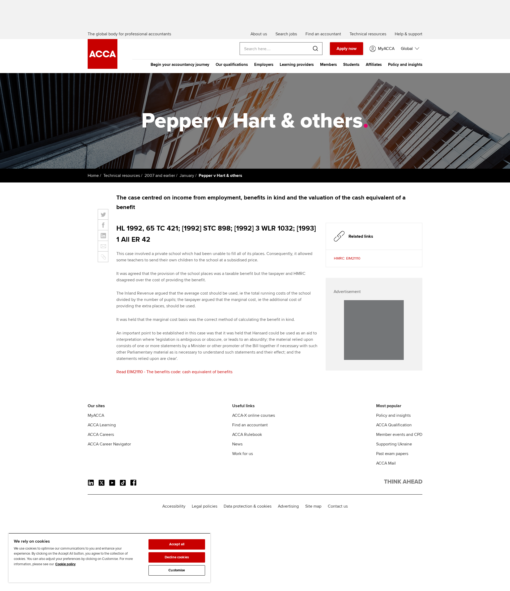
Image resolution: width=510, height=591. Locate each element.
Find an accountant (250, 425)
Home (93, 175)
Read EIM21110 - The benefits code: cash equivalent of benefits (174, 372)
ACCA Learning (102, 425)
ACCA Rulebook (247, 434)
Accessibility (173, 506)
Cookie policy (65, 564)
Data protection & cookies (247, 506)
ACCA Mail (386, 463)
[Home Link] (403, 482)
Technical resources (121, 175)
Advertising (288, 506)
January (187, 175)
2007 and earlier (159, 175)
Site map (313, 506)
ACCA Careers (101, 434)
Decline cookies (177, 557)
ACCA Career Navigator (109, 444)
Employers (263, 64)
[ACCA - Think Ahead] (102, 67)
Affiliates (374, 64)
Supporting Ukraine (394, 444)
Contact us (338, 506)
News (237, 444)
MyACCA (96, 415)
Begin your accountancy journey (180, 64)
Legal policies (204, 506)
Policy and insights (405, 64)
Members (328, 64)
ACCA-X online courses (253, 415)
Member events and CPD (399, 434)
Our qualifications (232, 64)
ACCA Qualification (394, 425)
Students (351, 64)
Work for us (242, 453)
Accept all (176, 544)
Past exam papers (392, 453)
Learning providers (297, 64)
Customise (176, 570)
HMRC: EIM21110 (347, 258)
